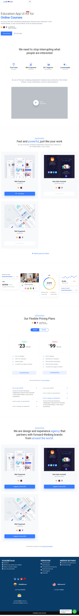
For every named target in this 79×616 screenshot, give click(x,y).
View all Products (47, 546)
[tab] (34, 329)
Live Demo (21, 194)
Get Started (6, 33)
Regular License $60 (20, 536)
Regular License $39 (59, 486)
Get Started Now (24, 373)
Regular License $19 (20, 486)
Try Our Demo (45, 380)
